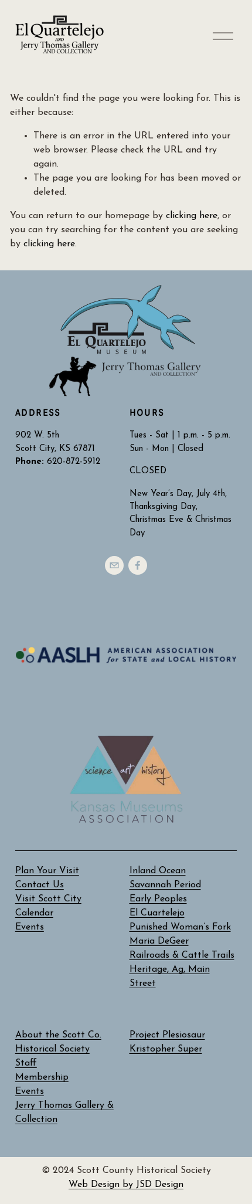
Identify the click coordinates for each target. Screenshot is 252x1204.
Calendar (34, 913)
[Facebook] (137, 565)
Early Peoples (158, 899)
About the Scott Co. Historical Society (58, 1042)
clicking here (191, 216)
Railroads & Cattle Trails (182, 955)
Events (29, 1091)
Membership (42, 1077)
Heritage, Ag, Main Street (170, 976)
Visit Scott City (48, 899)
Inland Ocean (158, 871)
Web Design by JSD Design (126, 1184)
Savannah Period (165, 885)
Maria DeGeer (159, 941)
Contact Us (39, 885)
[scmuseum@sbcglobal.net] (114, 565)
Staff (26, 1063)
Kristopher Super (166, 1049)
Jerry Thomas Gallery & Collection (64, 1112)
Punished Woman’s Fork (180, 927)
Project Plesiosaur (167, 1035)
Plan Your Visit (47, 871)
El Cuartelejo (157, 913)
